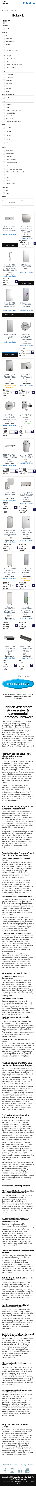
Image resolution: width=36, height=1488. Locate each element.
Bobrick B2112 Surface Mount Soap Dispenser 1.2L (26, 376)
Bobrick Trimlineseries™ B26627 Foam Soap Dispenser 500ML (10, 610)
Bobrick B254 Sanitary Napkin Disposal (26, 532)
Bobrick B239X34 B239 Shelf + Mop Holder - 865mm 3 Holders (26, 494)
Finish (4, 101)
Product (4, 32)
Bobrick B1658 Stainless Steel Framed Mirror (9, 304)
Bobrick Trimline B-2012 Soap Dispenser (26, 304)
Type (3, 71)
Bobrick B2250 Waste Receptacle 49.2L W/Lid (26, 456)
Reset (4, 23)
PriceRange (18, 197)
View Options (9, 245)
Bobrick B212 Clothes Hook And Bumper (26, 416)
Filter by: (6, 21)
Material (5, 166)
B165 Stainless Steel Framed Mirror (26, 266)
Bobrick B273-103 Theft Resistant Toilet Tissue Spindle (26, 649)
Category (5, 25)
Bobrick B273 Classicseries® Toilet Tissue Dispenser (10, 649)
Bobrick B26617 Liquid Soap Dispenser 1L (26, 570)
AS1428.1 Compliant (9, 94)
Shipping (22, 1465)
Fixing (4, 147)
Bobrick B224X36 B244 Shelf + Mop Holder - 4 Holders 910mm (10, 456)
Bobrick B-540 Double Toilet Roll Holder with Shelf (9, 228)
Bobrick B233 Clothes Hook (10, 493)
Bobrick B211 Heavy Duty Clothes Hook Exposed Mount (26, 336)
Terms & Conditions (10, 1465)
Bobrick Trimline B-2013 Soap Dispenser (10, 336)
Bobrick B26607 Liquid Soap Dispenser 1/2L (10, 570)
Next (28, 676)
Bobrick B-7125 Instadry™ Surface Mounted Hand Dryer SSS (26, 229)
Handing (5, 187)
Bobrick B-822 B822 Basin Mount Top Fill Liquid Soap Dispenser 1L (10, 267)
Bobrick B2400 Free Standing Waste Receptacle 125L (9, 533)
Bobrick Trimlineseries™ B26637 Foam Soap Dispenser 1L (26, 609)
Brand (7, 10)
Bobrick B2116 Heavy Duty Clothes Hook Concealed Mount (9, 416)
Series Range (6, 56)
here (3, 748)
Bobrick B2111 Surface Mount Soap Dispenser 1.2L (10, 376)
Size (3, 124)
